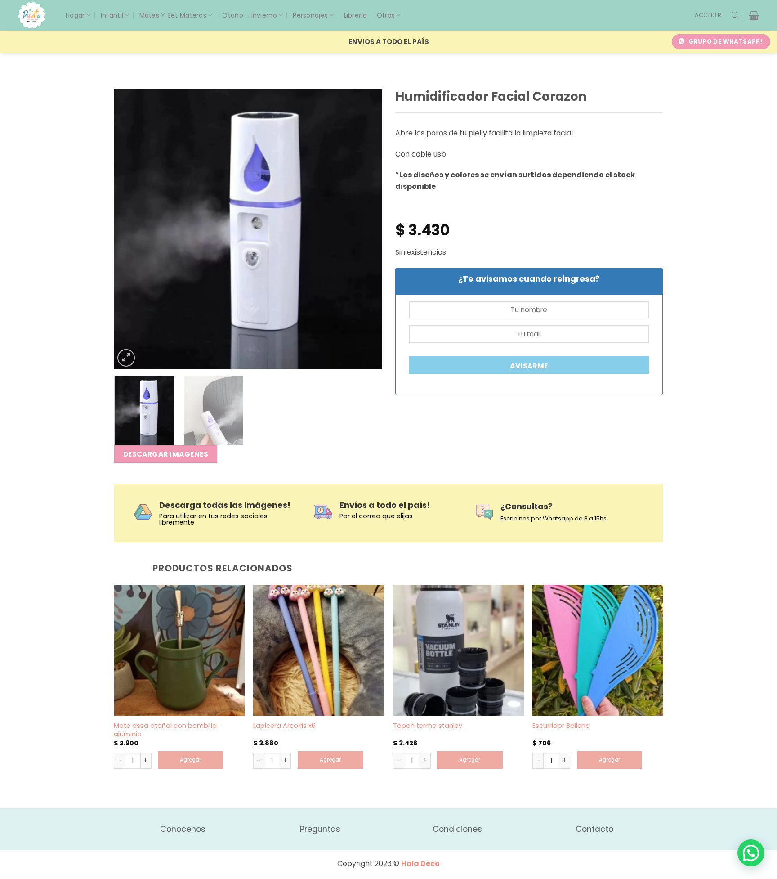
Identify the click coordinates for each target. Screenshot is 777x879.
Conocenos (182, 829)
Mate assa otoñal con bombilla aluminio (165, 730)
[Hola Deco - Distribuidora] (35, 15)
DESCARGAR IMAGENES (165, 454)
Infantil (112, 15)
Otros (386, 15)
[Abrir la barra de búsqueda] (735, 15)
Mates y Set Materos (172, 15)
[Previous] (131, 229)
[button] (708, 15)
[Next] (365, 229)
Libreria (355, 15)
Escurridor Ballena (561, 726)
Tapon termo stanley (427, 726)
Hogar (75, 15)
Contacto (594, 829)
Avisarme (529, 366)
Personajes (310, 15)
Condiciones (457, 829)
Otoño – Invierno (249, 15)
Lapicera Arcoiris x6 (284, 726)
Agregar (190, 759)
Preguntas (320, 829)
